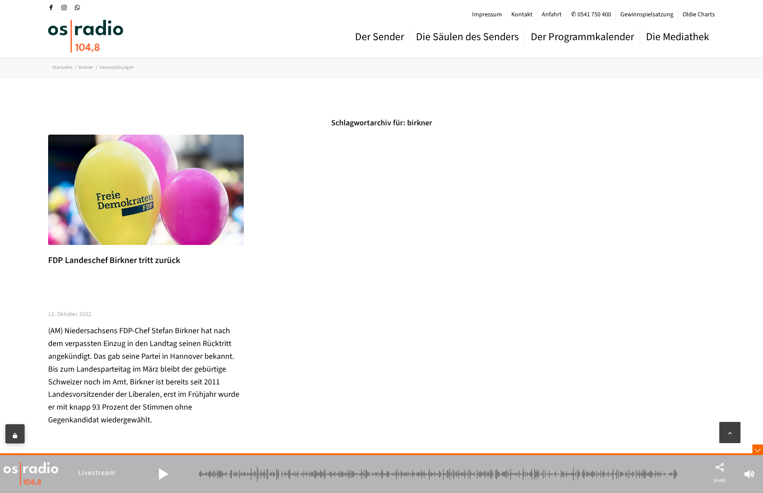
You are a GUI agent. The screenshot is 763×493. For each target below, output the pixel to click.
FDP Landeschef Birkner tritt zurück (114, 260)
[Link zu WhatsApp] (77, 7)
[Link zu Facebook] (50, 7)
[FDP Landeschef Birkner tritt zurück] (146, 190)
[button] (163, 474)
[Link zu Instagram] (64, 7)
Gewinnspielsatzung (646, 14)
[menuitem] (487, 14)
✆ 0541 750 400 (591, 14)
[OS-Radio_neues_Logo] (85, 36)
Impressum (487, 14)
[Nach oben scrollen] (730, 432)
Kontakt (522, 14)
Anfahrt (552, 14)
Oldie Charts (699, 14)
